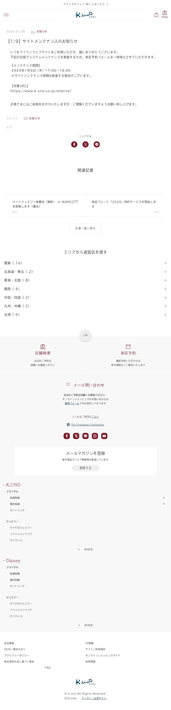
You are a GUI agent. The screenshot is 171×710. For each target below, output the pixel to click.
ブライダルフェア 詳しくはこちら (84, 4)
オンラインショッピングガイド (103, 655)
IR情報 (90, 643)
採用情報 (91, 661)
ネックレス (16, 540)
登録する (85, 467)
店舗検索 (43, 353)
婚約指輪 (15, 580)
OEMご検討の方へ (15, 649)
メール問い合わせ (88, 385)
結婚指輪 (15, 573)
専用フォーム (72, 403)
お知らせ (34, 118)
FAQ (48, 667)
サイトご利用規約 (96, 649)
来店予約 (128, 353)
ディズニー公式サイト (94, 698)
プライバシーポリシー (16, 655)
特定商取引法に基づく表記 (19, 661)
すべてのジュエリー (21, 528)
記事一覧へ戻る (85, 228)
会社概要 (9, 643)
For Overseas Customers (88, 424)
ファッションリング (21, 534)
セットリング (17, 510)
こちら (95, 417)
